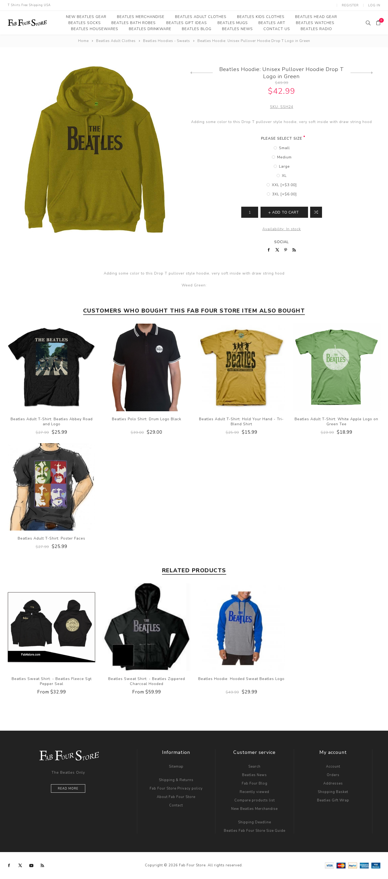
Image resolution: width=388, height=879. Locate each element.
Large (284, 166)
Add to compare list (316, 212)
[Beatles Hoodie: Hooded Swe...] (201, 72)
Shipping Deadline (254, 822)
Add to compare (51, 367)
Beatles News (254, 775)
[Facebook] (9, 865)
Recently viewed (254, 792)
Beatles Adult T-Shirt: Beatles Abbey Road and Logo (52, 422)
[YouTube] (31, 865)
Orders (333, 775)
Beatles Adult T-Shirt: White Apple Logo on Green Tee (336, 422)
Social (281, 241)
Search (254, 766)
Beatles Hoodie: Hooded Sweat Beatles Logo (241, 678)
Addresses (333, 783)
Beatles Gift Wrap (333, 800)
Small (284, 147)
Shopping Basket (333, 792)
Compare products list (254, 800)
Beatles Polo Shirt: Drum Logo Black (146, 419)
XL (284, 175)
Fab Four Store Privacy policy (176, 788)
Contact (176, 805)
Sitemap (176, 766)
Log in (374, 5)
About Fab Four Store (176, 797)
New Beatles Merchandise (254, 808)
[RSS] (42, 865)
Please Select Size (281, 138)
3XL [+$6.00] (284, 194)
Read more (68, 789)
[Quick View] (41, 367)
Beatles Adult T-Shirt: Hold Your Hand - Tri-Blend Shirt (241, 422)
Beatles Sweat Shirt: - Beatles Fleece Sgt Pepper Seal (52, 681)
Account (333, 766)
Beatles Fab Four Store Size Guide (254, 830)
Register (350, 5)
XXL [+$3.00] (284, 184)
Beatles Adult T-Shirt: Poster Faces (51, 538)
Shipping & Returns (176, 780)
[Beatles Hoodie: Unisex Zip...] (362, 72)
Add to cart (62, 367)
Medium (284, 157)
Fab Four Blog (254, 783)
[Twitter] (20, 865)
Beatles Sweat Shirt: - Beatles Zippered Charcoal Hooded (146, 681)
